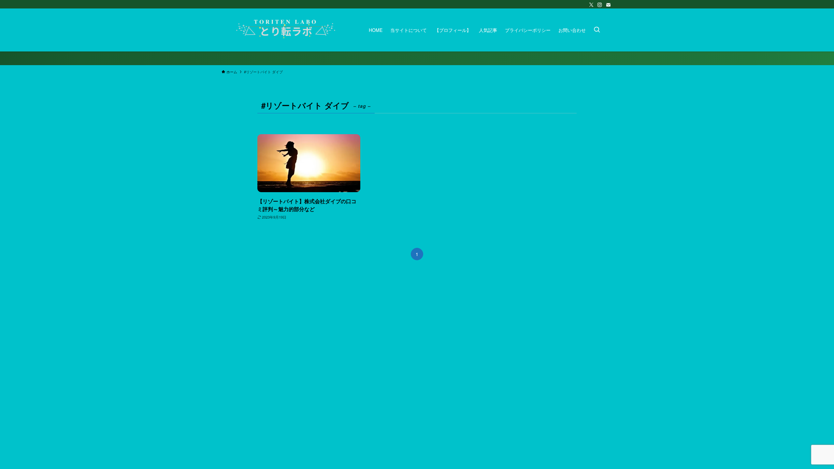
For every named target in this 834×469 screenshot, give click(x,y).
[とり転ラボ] (287, 30)
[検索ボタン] (597, 29)
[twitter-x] (591, 4)
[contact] (608, 4)
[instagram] (600, 4)
